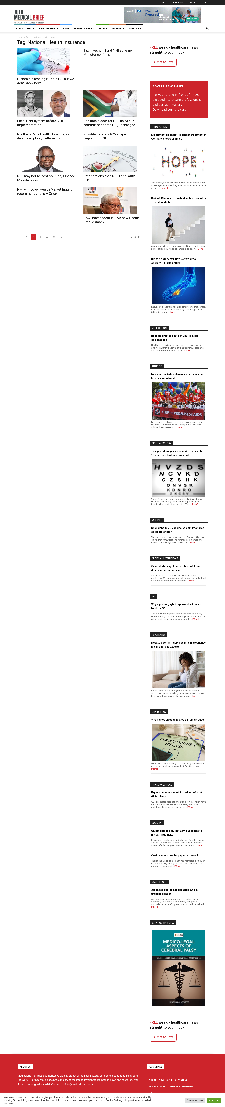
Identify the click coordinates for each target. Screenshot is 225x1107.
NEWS (66, 28)
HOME (19, 28)
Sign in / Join (195, 2)
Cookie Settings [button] (195, 1100)
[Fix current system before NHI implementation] (46, 103)
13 (54, 237)
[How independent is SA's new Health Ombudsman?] (112, 200)
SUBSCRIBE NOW (163, 62)
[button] (207, 28)
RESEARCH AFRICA (84, 28)
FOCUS (30, 28)
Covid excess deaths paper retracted (174, 855)
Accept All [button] (214, 1100)
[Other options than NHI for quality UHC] (112, 159)
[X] (205, 2)
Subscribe (135, 28)
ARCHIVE (116, 28)
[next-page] (61, 237)
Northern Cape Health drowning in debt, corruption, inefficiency (43, 136)
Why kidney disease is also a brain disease (177, 719)
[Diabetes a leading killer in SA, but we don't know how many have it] (46, 61)
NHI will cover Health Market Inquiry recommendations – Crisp (44, 191)
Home (20, 37)
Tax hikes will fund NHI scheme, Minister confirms (107, 52)
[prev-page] (20, 237)
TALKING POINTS (48, 28)
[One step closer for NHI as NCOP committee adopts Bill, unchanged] (112, 103)
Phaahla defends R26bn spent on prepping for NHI (108, 136)
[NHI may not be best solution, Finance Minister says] (46, 159)
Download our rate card (169, 109)
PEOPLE (103, 28)
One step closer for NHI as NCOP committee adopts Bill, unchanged (109, 123)
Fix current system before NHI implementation (40, 123)
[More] (164, 187)
